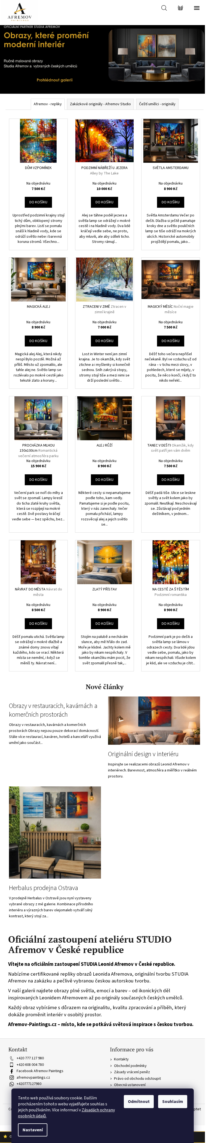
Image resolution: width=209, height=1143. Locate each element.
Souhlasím (172, 1102)
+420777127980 (29, 1084)
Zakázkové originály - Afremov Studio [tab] (100, 104)
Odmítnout (139, 1102)
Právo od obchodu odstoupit (137, 1078)
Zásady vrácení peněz (132, 1072)
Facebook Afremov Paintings (40, 1071)
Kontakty (121, 1059)
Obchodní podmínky (130, 1066)
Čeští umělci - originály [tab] (157, 104)
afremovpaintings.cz (33, 1077)
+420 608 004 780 (30, 1064)
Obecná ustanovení (130, 1085)
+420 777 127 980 (30, 1058)
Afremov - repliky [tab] (48, 104)
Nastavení (33, 1130)
